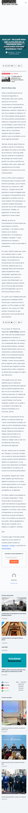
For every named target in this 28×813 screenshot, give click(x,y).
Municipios (21, 686)
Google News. (6, 548)
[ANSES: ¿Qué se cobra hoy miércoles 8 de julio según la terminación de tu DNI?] (14, 660)
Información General (14, 53)
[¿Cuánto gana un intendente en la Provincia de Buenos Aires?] (14, 604)
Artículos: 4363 (14, 583)
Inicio (17, 682)
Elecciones (23, 682)
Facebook (5, 545)
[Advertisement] (14, 20)
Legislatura (21, 684)
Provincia (21, 688)
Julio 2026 (5, 647)
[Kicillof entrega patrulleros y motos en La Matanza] (14, 781)
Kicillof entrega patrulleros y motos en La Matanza (14, 797)
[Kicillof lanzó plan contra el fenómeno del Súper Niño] (14, 747)
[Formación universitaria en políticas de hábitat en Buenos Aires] (14, 712)
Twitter (12, 545)
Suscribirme (14, 561)
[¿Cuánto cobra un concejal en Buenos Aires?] (14, 629)
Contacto (21, 690)
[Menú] (25, 2)
